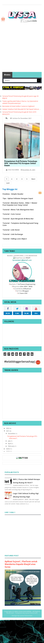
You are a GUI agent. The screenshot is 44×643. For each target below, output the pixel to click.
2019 (8, 451)
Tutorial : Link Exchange (13, 234)
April (9, 443)
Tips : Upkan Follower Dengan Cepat (18, 198)
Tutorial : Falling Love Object (15, 239)
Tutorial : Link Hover (11, 230)
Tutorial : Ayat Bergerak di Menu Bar (18, 219)
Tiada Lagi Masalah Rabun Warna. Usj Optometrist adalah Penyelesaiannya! (20, 102)
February (11, 446)
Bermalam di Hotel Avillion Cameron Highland (18, 106)
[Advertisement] (22, 48)
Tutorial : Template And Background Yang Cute (20, 224)
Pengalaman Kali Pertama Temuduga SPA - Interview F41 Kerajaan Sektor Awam (20, 163)
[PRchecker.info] (23, 458)
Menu (8, 75)
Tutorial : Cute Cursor (12, 214)
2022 (8, 428)
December (12, 433)
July (9, 441)
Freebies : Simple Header (13, 194)
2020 (8, 449)
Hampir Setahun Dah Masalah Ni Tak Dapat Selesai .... (21, 109)
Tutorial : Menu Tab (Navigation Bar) (18, 209)
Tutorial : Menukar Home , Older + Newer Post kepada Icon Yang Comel (20, 204)
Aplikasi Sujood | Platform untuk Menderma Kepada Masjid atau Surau (21, 564)
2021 (8, 431)
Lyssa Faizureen (26, 616)
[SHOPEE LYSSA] (3, 19)
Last (8, 183)
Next (33, 179)
